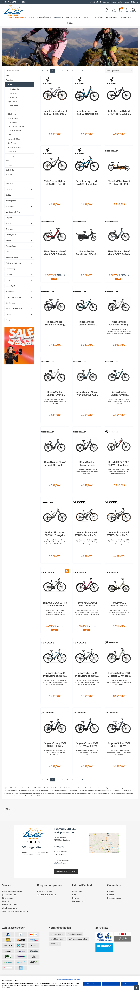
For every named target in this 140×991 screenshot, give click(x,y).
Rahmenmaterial (12, 291)
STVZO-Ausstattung (14, 297)
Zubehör (9, 165)
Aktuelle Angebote (14, 147)
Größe (8, 195)
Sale (7, 75)
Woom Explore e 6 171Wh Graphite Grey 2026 (87, 534)
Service (135, 2)
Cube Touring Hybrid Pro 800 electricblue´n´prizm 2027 (87, 112)
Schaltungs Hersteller (14, 308)
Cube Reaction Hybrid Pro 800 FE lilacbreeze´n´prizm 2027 (55, 112)
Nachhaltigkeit (78, 901)
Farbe (8, 252)
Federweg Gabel (12, 257)
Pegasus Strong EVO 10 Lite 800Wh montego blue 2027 (55, 744)
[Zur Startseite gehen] (14, 10)
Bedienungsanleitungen (12, 891)
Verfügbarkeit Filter (13, 212)
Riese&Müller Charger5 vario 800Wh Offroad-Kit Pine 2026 (87, 323)
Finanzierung (7, 898)
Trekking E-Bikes (14, 139)
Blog (74, 895)
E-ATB (10, 135)
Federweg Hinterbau (13, 263)
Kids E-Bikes (12, 122)
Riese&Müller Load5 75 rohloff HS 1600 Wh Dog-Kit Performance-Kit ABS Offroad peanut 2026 (119, 183)
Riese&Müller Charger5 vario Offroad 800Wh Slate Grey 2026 (87, 463)
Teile (7, 160)
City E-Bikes (12, 143)
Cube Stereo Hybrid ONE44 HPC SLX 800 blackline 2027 (119, 112)
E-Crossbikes (12, 93)
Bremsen (9, 229)
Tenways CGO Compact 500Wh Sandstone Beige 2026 (119, 604)
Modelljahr (10, 206)
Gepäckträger (11, 269)
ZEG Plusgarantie (9, 908)
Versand (110, 895)
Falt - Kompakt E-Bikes (16, 126)
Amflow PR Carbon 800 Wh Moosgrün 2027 (54, 534)
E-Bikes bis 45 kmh (14, 131)
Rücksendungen (114, 898)
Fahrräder (9, 80)
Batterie (9, 189)
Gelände (9, 274)
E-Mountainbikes (14, 89)
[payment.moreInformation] (21, 940)
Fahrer (8, 240)
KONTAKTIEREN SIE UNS (66, 871)
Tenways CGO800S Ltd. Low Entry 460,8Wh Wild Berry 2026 (87, 604)
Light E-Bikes (12, 101)
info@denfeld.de (60, 863)
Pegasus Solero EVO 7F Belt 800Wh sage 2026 (119, 674)
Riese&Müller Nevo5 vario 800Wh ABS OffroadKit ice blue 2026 (87, 393)
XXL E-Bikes (12, 114)
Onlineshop (114, 885)
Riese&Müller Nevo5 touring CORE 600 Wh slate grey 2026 (55, 463)
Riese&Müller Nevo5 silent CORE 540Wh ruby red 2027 (55, 253)
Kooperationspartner (49, 885)
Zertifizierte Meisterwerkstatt (15, 911)
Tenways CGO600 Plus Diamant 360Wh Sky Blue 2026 (54, 674)
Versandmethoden (60, 927)
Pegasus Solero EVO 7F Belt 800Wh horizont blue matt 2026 (119, 744)
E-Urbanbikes (12, 97)
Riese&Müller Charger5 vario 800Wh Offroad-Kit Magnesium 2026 (55, 393)
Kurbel (8, 280)
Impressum (77, 979)
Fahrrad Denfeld (82, 885)
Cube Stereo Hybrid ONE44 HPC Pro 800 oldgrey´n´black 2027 (54, 183)
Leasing (119, 2)
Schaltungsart (11, 303)
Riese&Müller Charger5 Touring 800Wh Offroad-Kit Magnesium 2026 (119, 323)
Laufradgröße (11, 286)
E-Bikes (9, 85)
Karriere (75, 898)
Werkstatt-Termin (95, 2)
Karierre (113, 2)
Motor (8, 223)
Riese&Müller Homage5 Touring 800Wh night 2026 (55, 323)
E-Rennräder (12, 110)
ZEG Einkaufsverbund (46, 895)
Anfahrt (110, 891)
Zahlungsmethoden (13, 927)
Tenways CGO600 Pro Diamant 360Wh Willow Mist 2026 (55, 604)
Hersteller (9, 183)
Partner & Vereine (44, 891)
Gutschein (10, 170)
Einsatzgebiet (11, 235)
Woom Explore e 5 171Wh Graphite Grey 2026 (119, 534)
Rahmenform (11, 246)
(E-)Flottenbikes (9, 895)
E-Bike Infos (12, 151)
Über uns (106, 2)
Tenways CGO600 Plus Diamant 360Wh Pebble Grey (87, 674)
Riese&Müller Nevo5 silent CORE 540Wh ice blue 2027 (119, 253)
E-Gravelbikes (13, 106)
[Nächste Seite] (77, 71)
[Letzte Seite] (82, 71)
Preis (8, 320)
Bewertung (77, 891)
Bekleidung (10, 156)
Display (9, 218)
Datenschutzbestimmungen (65, 979)
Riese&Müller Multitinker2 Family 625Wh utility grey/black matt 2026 (87, 253)
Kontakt (126, 2)
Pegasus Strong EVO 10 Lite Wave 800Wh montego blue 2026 (86, 744)
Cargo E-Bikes (13, 118)
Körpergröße (11, 200)
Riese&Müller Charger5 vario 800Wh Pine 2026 (119, 393)
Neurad (5, 901)
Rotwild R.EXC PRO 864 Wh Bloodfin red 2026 (119, 463)
